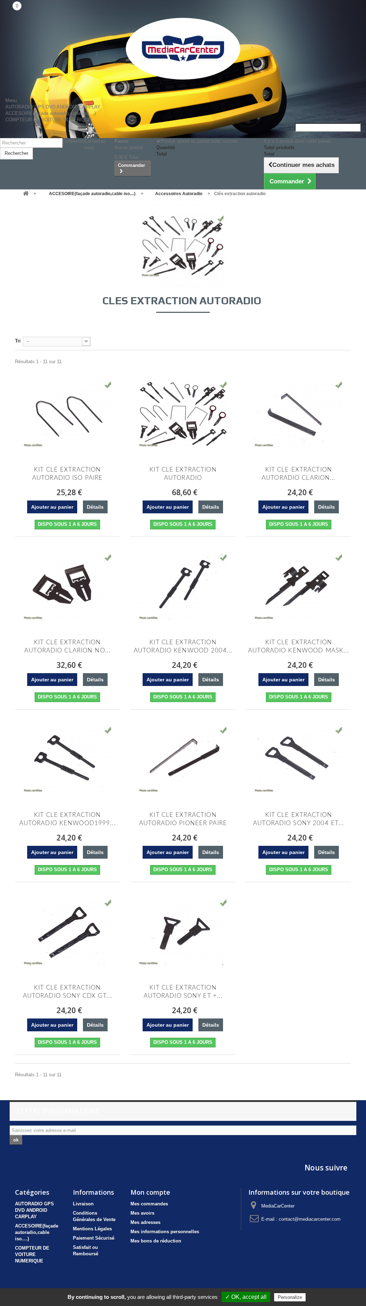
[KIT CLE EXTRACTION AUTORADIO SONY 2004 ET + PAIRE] (298, 759)
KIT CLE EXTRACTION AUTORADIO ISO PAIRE (67, 474)
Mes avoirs (142, 1213)
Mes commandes (149, 1203)
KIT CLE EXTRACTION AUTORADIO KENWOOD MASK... (298, 646)
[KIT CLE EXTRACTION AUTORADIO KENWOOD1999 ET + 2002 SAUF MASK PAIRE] (67, 759)
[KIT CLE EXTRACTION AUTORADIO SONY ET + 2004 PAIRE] (183, 931)
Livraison (83, 1203)
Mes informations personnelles (164, 1231)
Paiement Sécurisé (93, 1238)
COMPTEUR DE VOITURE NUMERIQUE (48, 119)
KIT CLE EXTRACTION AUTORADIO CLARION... (299, 474)
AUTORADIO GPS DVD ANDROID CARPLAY (52, 107)
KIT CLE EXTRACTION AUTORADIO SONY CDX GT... (67, 992)
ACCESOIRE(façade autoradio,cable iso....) (50, 113)
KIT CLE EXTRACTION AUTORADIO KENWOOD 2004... (183, 646)
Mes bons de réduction (155, 1241)
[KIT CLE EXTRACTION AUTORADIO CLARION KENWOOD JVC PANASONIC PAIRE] (298, 413)
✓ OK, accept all (246, 1297)
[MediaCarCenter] (183, 49)
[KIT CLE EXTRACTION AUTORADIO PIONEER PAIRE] (183, 759)
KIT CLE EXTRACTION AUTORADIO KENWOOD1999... (67, 819)
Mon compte (150, 1192)
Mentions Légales (92, 1228)
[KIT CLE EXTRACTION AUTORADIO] (183, 413)
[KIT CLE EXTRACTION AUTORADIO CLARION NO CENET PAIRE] (67, 586)
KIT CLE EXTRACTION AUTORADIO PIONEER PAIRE (183, 819)
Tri (18, 341)
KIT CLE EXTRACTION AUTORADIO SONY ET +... (183, 992)
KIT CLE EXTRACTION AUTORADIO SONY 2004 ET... (298, 819)
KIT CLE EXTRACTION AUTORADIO (182, 474)
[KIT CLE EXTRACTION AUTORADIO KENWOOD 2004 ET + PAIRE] (183, 586)
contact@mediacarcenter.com (310, 1219)
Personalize (290, 1297)
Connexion (73, 141)
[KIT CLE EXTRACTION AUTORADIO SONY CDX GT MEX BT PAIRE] (67, 931)
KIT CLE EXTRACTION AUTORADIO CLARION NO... (67, 646)
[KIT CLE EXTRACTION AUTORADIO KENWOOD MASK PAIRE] (298, 586)
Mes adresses (145, 1222)
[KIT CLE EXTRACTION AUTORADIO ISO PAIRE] (67, 413)
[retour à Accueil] (26, 193)
